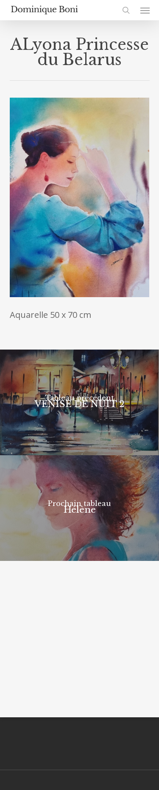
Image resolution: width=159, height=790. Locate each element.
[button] (145, 10)
